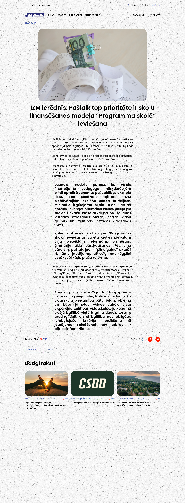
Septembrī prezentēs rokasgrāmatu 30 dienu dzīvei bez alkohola (46, 405)
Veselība (38, 399)
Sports (62, 15)
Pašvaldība (75, 399)
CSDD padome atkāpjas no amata (92, 402)
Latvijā (120, 399)
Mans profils (92, 15)
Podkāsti (155, 15)
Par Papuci (75, 15)
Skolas (50, 349)
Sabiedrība (29, 399)
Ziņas (51, 15)
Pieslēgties (155, 5)
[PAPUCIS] (34, 15)
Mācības (32, 349)
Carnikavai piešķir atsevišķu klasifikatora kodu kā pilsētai (135, 404)
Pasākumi (138, 15)
